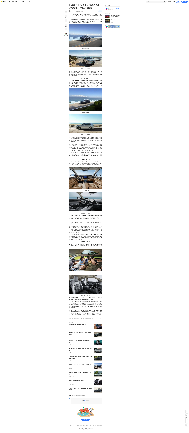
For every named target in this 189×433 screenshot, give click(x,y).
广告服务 (86, 425)
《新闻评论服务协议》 (82, 395)
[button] (117, 8)
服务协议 (77, 425)
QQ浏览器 (95, 425)
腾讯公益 (92, 425)
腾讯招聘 (89, 425)
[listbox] (85, 357)
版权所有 (87, 429)
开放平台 (83, 425)
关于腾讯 (70, 425)
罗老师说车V (71, 344)
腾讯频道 (99, 425)
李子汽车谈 (70, 352)
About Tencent (74, 425)
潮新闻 (70, 368)
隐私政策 (80, 425)
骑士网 (70, 384)
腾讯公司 (84, 429)
